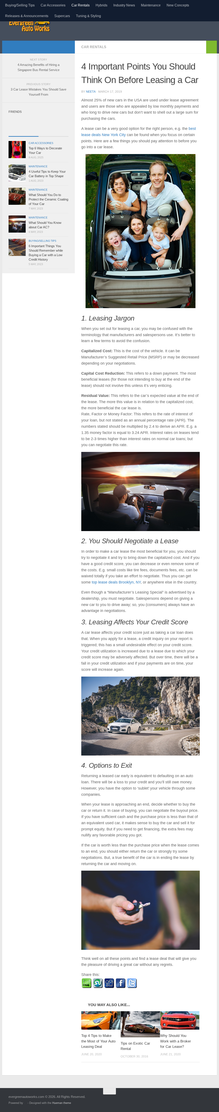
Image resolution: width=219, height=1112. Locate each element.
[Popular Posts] (53, 132)
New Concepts (178, 5)
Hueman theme (61, 1103)
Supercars (62, 16)
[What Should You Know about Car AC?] (17, 224)
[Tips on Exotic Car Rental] (140, 1024)
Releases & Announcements (26, 16)
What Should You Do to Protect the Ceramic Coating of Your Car (48, 199)
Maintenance (151, 5)
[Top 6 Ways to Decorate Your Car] (17, 149)
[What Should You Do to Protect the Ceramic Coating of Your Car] (17, 196)
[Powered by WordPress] (25, 1103)
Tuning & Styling (88, 16)
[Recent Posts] (23, 132)
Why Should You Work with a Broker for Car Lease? (175, 1041)
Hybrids (101, 5)
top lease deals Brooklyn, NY (116, 582)
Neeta (90, 91)
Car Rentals (80, 5)
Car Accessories (53, 5)
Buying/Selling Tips (20, 5)
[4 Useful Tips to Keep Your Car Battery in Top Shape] (17, 172)
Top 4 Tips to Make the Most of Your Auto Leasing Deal (98, 1041)
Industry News (124, 5)
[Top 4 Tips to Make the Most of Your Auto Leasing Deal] (100, 1020)
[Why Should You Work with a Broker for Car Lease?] (179, 1020)
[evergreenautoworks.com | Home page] (29, 25)
